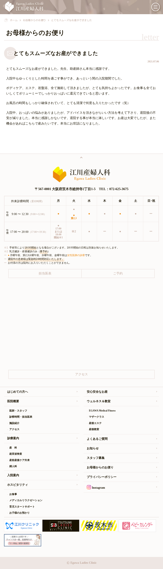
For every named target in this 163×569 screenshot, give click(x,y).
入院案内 (13, 475)
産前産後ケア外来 (19, 460)
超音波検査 (15, 453)
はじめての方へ (17, 391)
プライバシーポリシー (102, 477)
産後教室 (94, 429)
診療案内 (13, 438)
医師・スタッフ (18, 410)
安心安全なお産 (97, 391)
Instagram (98, 487)
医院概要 (13, 401)
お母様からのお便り (100, 467)
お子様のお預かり (19, 512)
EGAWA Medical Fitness (102, 410)
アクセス (14, 429)
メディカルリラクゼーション (25, 500)
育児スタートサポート (22, 506)
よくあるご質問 (97, 438)
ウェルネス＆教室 (99, 401)
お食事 (13, 494)
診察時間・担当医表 (20, 416)
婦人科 (13, 466)
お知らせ (93, 448)
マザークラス (96, 416)
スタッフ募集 (96, 457)
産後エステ (95, 423)
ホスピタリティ (17, 484)
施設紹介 (14, 423)
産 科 (13, 447)
